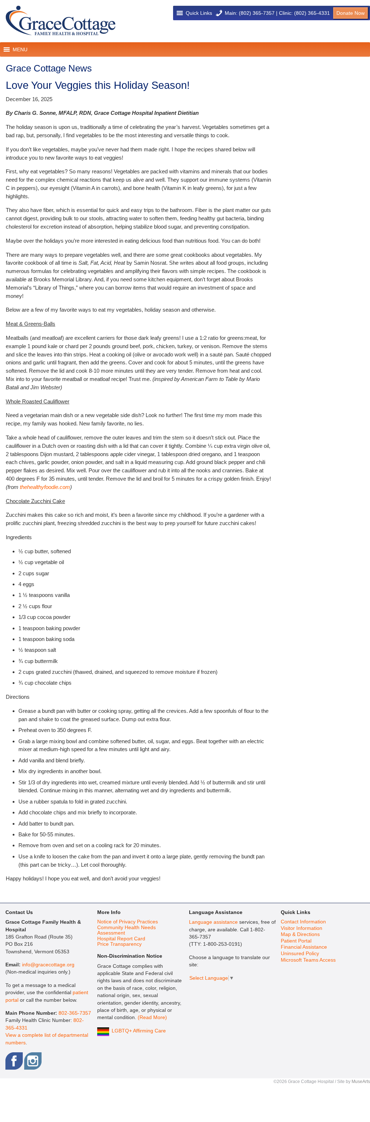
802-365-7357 (75, 1013)
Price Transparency (119, 944)
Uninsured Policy (300, 953)
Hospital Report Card (121, 938)
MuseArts (361, 1081)
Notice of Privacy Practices (127, 921)
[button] (199, 13)
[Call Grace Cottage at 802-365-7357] (219, 13)
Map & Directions (300, 934)
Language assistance (213, 922)
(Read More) (152, 1017)
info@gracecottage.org (48, 964)
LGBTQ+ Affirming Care (139, 1031)
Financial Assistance (304, 947)
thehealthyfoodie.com (45, 487)
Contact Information (303, 921)
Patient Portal (296, 941)
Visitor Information (301, 928)
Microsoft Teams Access (308, 960)
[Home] (60, 21)
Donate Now (350, 13)
